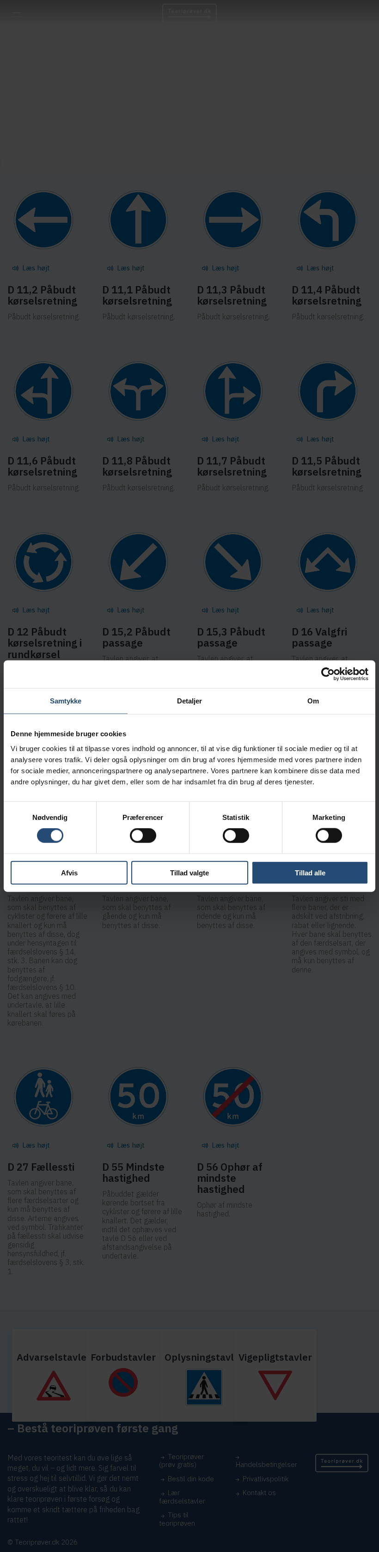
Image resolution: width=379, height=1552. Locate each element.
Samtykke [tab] (66, 701)
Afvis (69, 872)
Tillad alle (310, 872)
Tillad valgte (189, 872)
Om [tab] (313, 701)
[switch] (143, 835)
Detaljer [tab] (189, 701)
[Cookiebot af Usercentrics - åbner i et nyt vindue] (327, 674)
